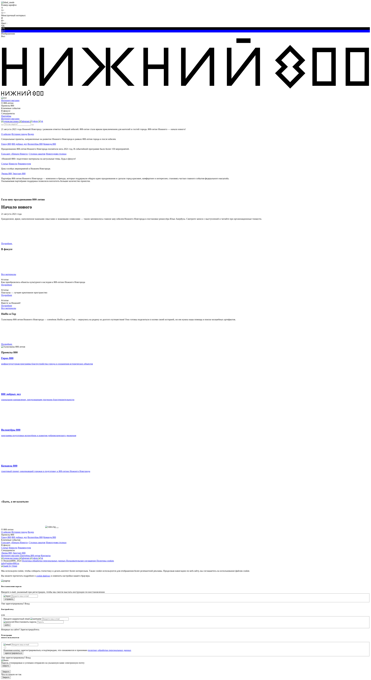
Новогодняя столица (56, 154)
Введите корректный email (16, 619)
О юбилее (6, 134)
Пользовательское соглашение (81, 561)
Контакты (46, 555)
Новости (13, 163)
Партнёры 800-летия (30, 555)
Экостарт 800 (19, 173)
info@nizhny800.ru (10, 563)
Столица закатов (37, 154)
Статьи (4, 163)
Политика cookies (105, 561)
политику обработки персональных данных (109, 650)
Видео (31, 134)
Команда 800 (49, 144)
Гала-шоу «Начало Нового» (14, 154)
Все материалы (8, 274)
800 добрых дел (19, 144)
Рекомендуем (24, 163)
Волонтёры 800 (35, 144)
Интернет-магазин (10, 555)
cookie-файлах (43, 576)
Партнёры (6, 116)
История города (19, 134)
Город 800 (6, 144)
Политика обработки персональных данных (44, 561)
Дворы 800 (6, 173)
